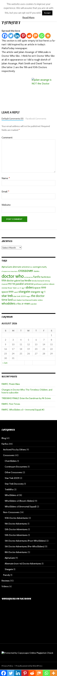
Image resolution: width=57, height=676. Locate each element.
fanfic (37, 276)
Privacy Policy (7, 666)
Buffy (44, 267)
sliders (30, 287)
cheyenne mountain (10, 271)
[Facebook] (4, 35)
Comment (7, 137)
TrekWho (9, 489)
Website (6, 204)
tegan (28, 296)
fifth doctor (8, 280)
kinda (34, 280)
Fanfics (5, 443)
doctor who (13, 276)
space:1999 (7, 291)
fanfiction (46, 277)
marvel (5, 284)
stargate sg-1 (38, 291)
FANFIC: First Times (11, 404)
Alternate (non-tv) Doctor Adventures (23, 563)
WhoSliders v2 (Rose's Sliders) (19, 500)
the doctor (37, 296)
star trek (7, 296)
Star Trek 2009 (12, 478)
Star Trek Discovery (14, 483)
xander (34, 304)
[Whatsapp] (41, 35)
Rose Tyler (12, 288)
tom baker (17, 300)
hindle (28, 280)
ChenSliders (11, 461)
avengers (37, 267)
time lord (7, 299)
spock (16, 292)
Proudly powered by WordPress (29, 666)
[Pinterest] (23, 35)
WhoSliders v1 (11, 495)
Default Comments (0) (12, 118)
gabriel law (19, 280)
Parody (6, 575)
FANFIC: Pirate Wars (11, 384)
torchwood (27, 300)
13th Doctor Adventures (16, 535)
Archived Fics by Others (14, 449)
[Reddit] (29, 35)
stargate (24, 291)
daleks (36, 271)
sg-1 (23, 288)
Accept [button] (47, 13)
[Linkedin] (17, 35)
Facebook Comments (36, 118)
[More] (48, 35)
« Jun (5, 362)
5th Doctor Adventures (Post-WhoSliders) (25, 540)
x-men (26, 303)
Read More (28, 17)
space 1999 (40, 287)
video (40, 300)
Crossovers (8, 455)
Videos (5, 586)
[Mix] (35, 35)
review (4, 288)
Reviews (6, 580)
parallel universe (25, 283)
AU (31, 267)
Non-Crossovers (11, 512)
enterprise (28, 277)
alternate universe (21, 267)
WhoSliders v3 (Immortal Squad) (20, 506)
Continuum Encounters (16, 466)
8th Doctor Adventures (16, 552)
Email (5, 191)
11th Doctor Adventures (16, 523)
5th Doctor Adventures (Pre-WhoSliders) (24, 546)
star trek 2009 (19, 296)
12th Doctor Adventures (16, 529)
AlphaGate (7, 266)
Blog (4, 438)
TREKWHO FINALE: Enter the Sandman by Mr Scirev (26, 398)
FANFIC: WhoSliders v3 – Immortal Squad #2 (23, 409)
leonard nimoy (43, 280)
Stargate (9, 569)
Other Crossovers (13, 472)
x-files (18, 303)
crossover (25, 270)
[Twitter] (11, 35)
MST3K (11, 283)
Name (6, 178)
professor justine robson (44, 284)
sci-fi (19, 288)
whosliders (8, 303)
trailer (34, 300)
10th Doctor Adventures (16, 518)
